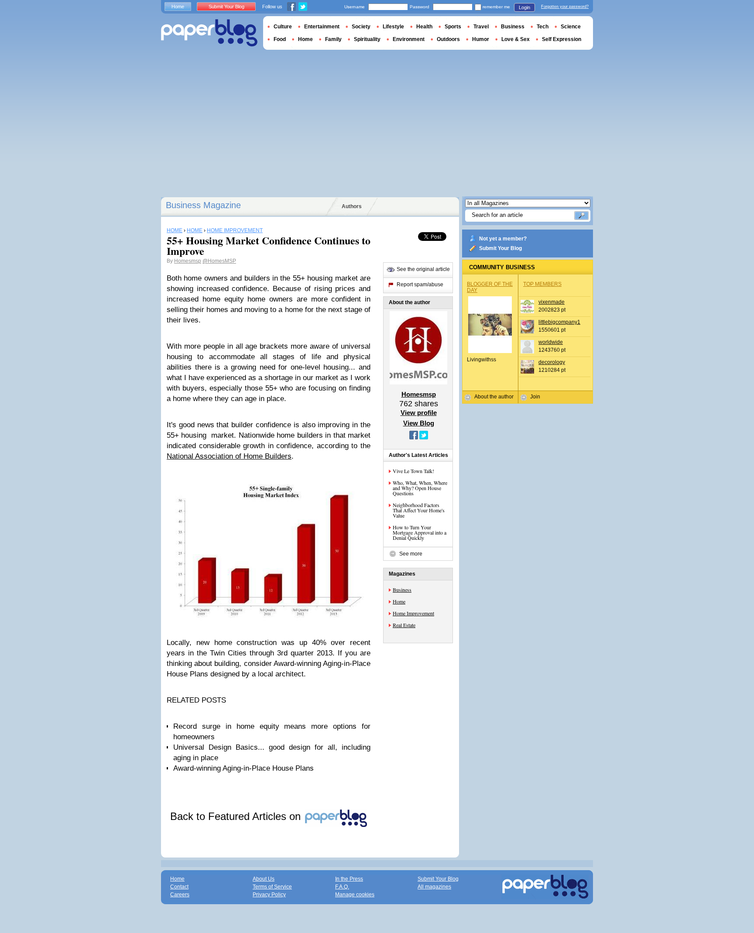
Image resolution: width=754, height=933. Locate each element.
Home (399, 601)
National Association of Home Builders (229, 456)
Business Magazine (203, 205)
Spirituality (367, 39)
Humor (480, 39)
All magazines (434, 887)
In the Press (349, 879)
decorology (551, 362)
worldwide (550, 342)
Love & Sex (515, 39)
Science (571, 27)
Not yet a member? (503, 239)
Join (535, 397)
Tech (542, 27)
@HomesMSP (219, 261)
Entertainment (321, 27)
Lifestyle (393, 27)
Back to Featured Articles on (237, 816)
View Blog (418, 423)
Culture (283, 27)
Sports (453, 27)
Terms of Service (272, 887)
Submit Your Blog (500, 248)
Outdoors (448, 39)
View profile (419, 412)
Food (280, 39)
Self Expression (561, 39)
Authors (352, 206)
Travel (481, 27)
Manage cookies (354, 895)
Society (361, 27)
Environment (409, 39)
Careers (179, 895)
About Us (263, 879)
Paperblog (209, 33)
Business (402, 589)
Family (333, 39)
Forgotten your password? (565, 6)
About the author (494, 397)
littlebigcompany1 (559, 322)
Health (424, 27)
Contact (179, 887)
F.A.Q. (342, 887)
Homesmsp (187, 261)
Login (524, 7)
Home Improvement (413, 613)
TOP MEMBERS (542, 284)
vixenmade (551, 302)
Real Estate (404, 624)
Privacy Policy (269, 895)
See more (410, 554)
